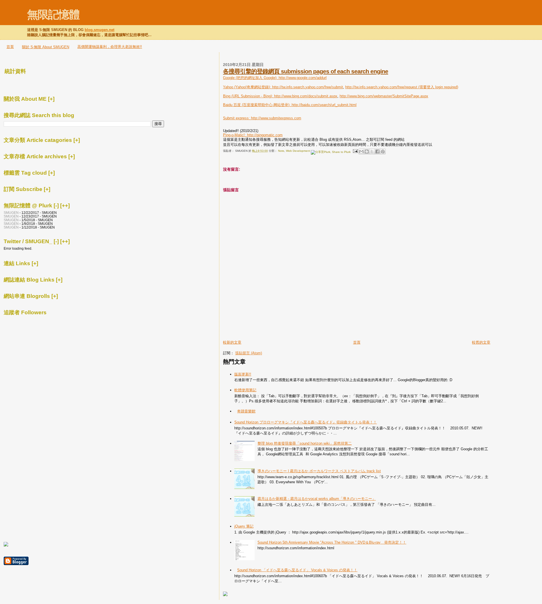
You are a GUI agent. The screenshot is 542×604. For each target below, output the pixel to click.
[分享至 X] (372, 151)
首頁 (10, 47)
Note (281, 150)
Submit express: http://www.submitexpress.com (262, 118)
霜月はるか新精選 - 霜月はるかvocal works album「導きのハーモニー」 (316, 499)
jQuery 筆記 (243, 526)
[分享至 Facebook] (377, 151)
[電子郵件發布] (355, 150)
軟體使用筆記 (245, 390)
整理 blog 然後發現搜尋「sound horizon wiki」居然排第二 (304, 443)
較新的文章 (232, 342)
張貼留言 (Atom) (248, 353)
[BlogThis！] (367, 151)
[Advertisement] (289, 56)
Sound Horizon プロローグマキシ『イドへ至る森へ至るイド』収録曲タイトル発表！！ (305, 422)
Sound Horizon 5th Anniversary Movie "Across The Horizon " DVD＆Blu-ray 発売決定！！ (331, 542)
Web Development (298, 150)
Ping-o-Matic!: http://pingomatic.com (253, 135)
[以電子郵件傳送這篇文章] (361, 151)
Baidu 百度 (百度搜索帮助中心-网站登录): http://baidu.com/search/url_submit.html (290, 105)
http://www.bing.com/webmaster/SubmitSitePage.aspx (384, 96)
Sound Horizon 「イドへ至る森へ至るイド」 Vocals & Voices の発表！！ (297, 570)
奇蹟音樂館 (246, 411)
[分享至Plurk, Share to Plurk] (331, 150)
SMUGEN (11, 212)
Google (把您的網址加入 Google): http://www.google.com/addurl (275, 78)
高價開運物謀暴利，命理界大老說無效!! (109, 47)
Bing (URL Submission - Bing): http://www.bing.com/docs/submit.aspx (280, 96)
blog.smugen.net (99, 30)
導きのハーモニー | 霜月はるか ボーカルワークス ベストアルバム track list (319, 471)
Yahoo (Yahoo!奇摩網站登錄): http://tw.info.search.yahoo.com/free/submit (283, 87)
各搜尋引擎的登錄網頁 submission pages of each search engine (305, 71)
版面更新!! (242, 374)
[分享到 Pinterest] (383, 151)
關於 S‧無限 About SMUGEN (45, 47)
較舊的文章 (481, 342)
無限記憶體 (53, 14)
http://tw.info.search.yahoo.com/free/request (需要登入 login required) (401, 87)
